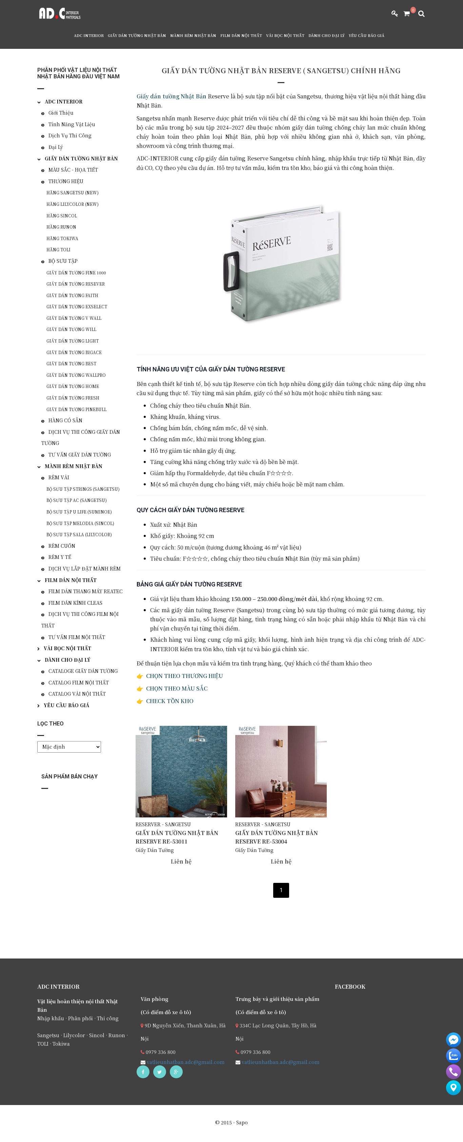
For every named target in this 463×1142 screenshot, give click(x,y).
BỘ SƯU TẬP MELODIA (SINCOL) (80, 523)
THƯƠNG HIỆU (65, 181)
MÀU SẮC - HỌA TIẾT (73, 169)
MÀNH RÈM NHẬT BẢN (193, 35)
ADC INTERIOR (89, 35)
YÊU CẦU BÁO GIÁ (366, 35)
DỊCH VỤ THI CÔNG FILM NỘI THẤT (80, 620)
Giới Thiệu (61, 112)
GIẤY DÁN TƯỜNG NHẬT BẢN (137, 35)
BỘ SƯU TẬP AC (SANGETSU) (76, 500)
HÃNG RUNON (61, 227)
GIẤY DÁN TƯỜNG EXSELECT (76, 306)
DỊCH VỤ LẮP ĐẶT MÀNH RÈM (84, 568)
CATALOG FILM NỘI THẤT (78, 682)
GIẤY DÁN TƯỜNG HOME (72, 386)
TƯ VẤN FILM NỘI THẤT (76, 637)
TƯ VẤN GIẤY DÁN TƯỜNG (79, 454)
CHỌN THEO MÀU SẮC (177, 688)
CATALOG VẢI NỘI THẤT (77, 693)
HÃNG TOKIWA (62, 238)
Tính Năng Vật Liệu (71, 124)
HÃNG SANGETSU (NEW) (72, 192)
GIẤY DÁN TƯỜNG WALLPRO (76, 375)
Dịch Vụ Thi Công (70, 135)
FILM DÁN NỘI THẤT (241, 35)
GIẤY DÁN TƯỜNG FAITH (72, 295)
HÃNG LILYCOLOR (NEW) (72, 204)
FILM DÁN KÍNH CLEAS (75, 602)
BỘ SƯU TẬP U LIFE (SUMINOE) (79, 512)
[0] (404, 14)
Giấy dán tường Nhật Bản (171, 96)
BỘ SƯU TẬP (63, 260)
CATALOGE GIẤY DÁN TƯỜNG (83, 670)
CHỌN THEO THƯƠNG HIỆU (184, 676)
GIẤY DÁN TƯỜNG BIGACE (74, 352)
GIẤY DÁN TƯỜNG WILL (71, 329)
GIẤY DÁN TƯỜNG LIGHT (72, 341)
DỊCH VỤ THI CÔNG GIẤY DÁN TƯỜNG (80, 437)
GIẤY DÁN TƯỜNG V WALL (73, 318)
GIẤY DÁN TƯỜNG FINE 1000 (76, 272)
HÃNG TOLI (58, 249)
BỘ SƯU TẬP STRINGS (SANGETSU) (83, 489)
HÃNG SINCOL (61, 215)
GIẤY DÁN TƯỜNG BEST (71, 363)
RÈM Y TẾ (59, 557)
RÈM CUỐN (61, 545)
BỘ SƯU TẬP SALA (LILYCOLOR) (79, 534)
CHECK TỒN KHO (170, 701)
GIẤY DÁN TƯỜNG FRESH (72, 398)
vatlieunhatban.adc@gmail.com (185, 1062)
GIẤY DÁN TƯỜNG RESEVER (75, 284)
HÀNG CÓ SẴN (65, 420)
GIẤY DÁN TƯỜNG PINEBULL (76, 409)
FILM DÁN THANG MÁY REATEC (85, 591)
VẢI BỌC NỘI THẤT (285, 35)
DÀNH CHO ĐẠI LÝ (326, 35)
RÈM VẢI (58, 477)
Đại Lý (55, 146)
